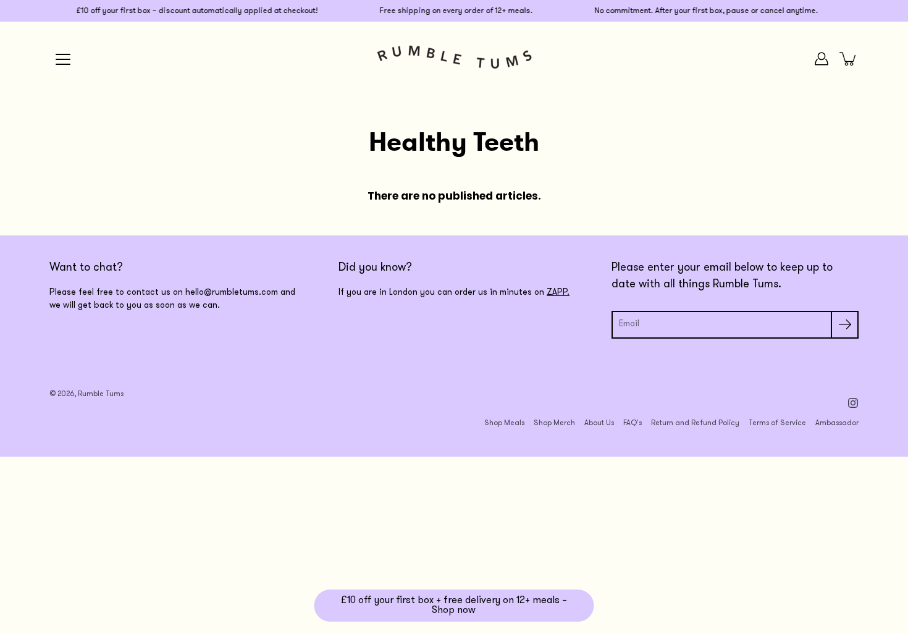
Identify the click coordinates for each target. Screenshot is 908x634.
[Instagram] (853, 403)
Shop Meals (504, 423)
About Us (599, 423)
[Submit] (845, 325)
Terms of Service (777, 423)
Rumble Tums (101, 394)
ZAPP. (558, 292)
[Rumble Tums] (454, 59)
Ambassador (837, 423)
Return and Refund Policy (695, 423)
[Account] (821, 59)
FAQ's (632, 423)
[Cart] (849, 59)
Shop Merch (554, 423)
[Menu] (63, 59)
